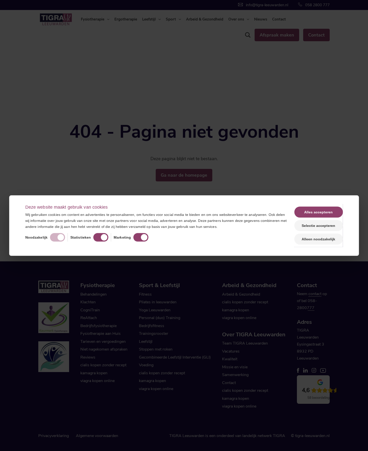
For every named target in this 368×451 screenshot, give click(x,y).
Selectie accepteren (318, 225)
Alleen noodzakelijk (318, 239)
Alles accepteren (318, 212)
